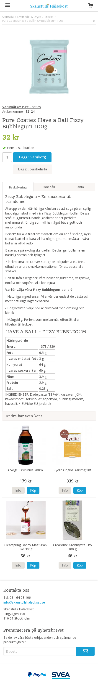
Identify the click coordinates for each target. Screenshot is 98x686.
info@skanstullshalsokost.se (24, 602)
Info (18, 490)
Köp (33, 490)
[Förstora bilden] (49, 65)
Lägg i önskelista (32, 169)
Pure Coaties (21, 107)
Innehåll (49, 187)
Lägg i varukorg (32, 157)
